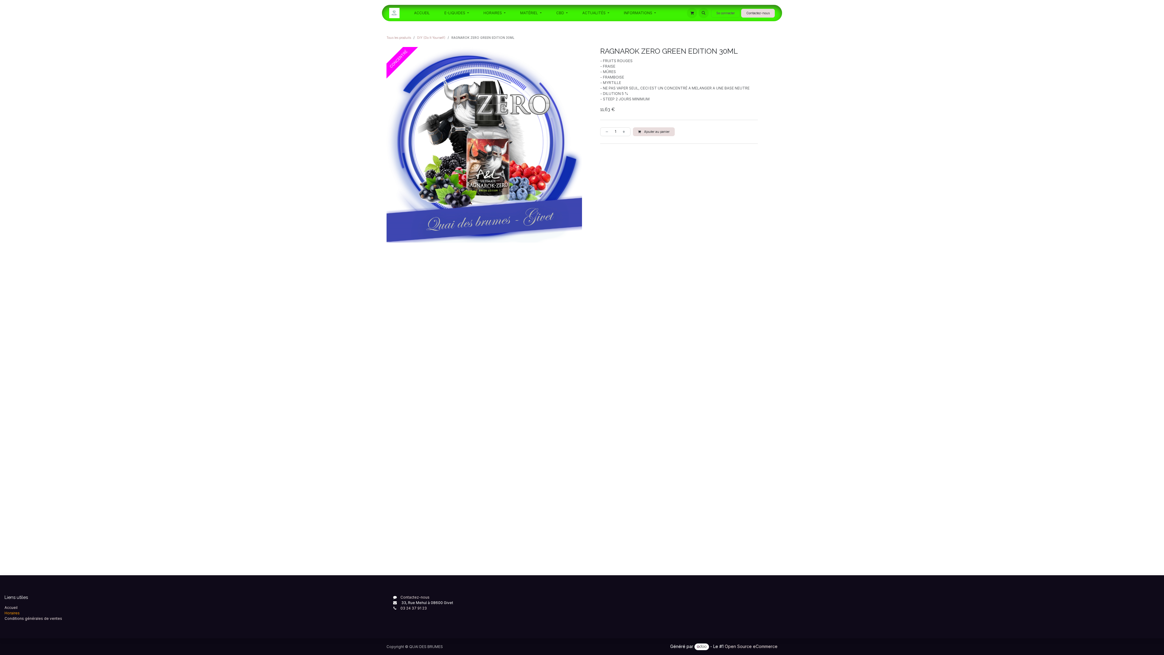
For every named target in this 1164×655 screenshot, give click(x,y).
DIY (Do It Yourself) (431, 37)
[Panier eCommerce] (692, 13)
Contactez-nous (758, 13)
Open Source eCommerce (751, 646)
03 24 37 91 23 (413, 608)
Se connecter (725, 13)
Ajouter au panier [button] (656, 131)
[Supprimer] (605, 132)
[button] (703, 13)
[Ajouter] (625, 132)
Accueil (11, 607)
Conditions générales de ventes (33, 618)
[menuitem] (422, 13)
